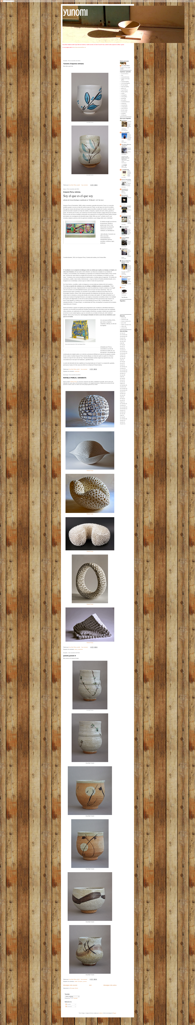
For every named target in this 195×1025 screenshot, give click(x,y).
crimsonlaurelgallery (125, 83)
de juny (121, 346)
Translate (75, 998)
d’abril (121, 343)
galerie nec (123, 88)
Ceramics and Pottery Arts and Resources (125, 158)
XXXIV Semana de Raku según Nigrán (129, 173)
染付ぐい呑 (124, 166)
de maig (121, 344)
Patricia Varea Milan (126, 179)
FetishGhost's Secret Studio (125, 190)
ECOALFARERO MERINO (125, 238)
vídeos (122, 326)
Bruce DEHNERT (125, 132)
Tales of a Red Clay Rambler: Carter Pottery (126, 262)
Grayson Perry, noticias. (72, 192)
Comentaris (69, 1006)
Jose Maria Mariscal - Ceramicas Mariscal (126, 145)
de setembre (122, 366)
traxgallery (123, 113)
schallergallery (124, 106)
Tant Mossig (124, 297)
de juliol (121, 348)
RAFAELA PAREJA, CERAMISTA (74, 378)
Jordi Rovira (124, 248)
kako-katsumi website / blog (125, 196)
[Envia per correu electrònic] (91, 185)
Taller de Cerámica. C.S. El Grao (126, 277)
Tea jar (123, 287)
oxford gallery (124, 96)
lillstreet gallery (124, 91)
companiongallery (125, 81)
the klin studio (124, 110)
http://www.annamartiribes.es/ (79, 47)
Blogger (114, 1013)
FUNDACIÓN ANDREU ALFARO (129, 281)
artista (76, 649)
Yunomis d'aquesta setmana (73, 64)
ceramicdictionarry (125, 77)
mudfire (122, 93)
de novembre (123, 334)
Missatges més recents (70, 985)
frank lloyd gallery (125, 86)
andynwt (101, 1013)
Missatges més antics (110, 985)
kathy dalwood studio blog (125, 227)
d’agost (121, 383)
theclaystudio (124, 111)
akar (122, 75)
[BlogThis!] (92, 185)
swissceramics (124, 108)
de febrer (122, 339)
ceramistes (77, 371)
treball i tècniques (78, 981)
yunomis (85, 981)
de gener (122, 338)
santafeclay (123, 103)
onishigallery (124, 95)
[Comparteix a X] (94, 185)
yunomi (75, 12)
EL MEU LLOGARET (126, 206)
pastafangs (123, 98)
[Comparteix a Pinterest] (97, 185)
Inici (90, 985)
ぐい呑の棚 (124, 165)
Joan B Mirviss (124, 90)
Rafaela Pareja (73, 381)
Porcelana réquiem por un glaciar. (129, 183)
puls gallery (123, 100)
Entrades (69, 1004)
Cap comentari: (84, 185)
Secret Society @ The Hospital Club (129, 232)
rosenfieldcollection (125, 101)
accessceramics (124, 73)
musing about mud (126, 216)
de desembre (123, 336)
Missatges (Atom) (74, 988)
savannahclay (124, 105)
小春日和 (129, 197)
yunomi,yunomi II (69, 656)
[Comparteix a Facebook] (95, 185)
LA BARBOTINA (125, 169)
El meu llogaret (124, 84)
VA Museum (124, 115)
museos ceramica (125, 321)
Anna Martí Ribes (125, 65)
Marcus (123, 191)
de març (122, 333)
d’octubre (122, 349)
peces (122, 322)
